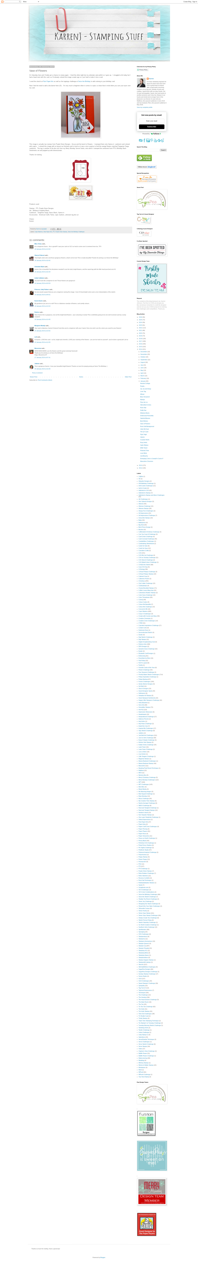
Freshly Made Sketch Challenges (149, 674)
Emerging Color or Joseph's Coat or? (151, 458)
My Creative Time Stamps (146, 801)
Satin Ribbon (144, 445)
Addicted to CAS (144, 490)
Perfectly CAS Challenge (146, 843)
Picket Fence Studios (145, 845)
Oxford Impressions (145, 819)
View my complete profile (144, 107)
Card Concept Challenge (146, 539)
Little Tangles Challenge (146, 756)
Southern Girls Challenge (146, 927)
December (143, 351)
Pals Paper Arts (48, 81)
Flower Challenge (144, 670)
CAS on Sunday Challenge (147, 557)
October (143, 357)
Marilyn (142, 399)
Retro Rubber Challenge (146, 873)
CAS (140, 553)
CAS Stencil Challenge (146, 560)
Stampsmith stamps (145, 962)
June (142, 368)
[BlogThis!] (54, 229)
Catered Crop (143, 576)
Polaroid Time (144, 450)
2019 (140, 336)
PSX (140, 864)
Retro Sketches (143, 876)
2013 (140, 465)
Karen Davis (38, 301)
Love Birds (143, 453)
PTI (54, 231)
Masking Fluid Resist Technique (148, 768)
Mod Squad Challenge (146, 794)
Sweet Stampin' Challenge (147, 983)
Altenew (141, 504)
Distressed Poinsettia (146, 415)
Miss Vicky (38, 244)
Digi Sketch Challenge (146, 637)
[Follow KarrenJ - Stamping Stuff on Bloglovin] (147, 168)
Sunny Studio (143, 976)
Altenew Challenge (144, 506)
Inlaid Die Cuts (143, 726)
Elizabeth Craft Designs (146, 653)
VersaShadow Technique (146, 1039)
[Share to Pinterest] (60, 229)
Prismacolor (142, 861)
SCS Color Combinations (146, 892)
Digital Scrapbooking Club (147, 642)
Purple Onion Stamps (61, 231)
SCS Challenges (144, 890)
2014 (140, 349)
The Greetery (143, 997)
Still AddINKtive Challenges (147, 967)
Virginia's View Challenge (147, 1051)
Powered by (146, 134)
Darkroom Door (143, 630)
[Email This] (51, 229)
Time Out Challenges (145, 1014)
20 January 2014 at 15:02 (42, 331)
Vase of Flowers (145, 424)
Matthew (141, 770)
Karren (151, 78)
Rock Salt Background (147, 426)
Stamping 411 (143, 950)
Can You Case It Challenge (147, 534)
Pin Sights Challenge (145, 847)
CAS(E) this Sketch (144, 564)
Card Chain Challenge (146, 536)
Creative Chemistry (144, 618)
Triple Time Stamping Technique (149, 1021)
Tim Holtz (141, 1009)
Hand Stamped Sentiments (147, 698)
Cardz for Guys (143, 548)
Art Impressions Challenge (147, 515)
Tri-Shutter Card (143, 1016)
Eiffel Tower (143, 448)
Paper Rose (142, 833)
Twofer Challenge (144, 1030)
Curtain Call (142, 628)
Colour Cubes (143, 602)
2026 (140, 317)
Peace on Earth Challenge (147, 838)
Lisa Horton (142, 754)
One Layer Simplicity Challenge (148, 817)
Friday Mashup (143, 679)
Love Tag (143, 391)
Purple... (142, 386)
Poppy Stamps (143, 857)
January (143, 381)
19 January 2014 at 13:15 (42, 306)
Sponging (142, 932)
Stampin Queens (144, 943)
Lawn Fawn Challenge (146, 749)
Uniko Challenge (144, 1032)
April (142, 373)
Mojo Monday (143, 796)
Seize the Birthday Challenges (76, 231)
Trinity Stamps (143, 1018)
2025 (140, 320)
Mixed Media (143, 789)
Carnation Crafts (144, 550)
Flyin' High (143, 434)
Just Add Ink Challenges (146, 735)
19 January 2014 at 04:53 (42, 283)
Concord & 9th (143, 609)
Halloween (142, 693)
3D (139, 479)
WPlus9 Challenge (144, 1074)
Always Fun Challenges (146, 511)
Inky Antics (142, 721)
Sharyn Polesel (39, 255)
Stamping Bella (143, 953)
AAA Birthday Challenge (146, 483)
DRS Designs (143, 646)
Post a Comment (37, 373)
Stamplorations (143, 957)
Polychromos (143, 854)
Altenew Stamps (144, 508)
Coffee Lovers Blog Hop (146, 590)
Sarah (140, 885)
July (141, 365)
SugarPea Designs (144, 969)
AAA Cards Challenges (146, 486)
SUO (140, 978)
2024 (140, 322)
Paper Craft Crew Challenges (148, 826)
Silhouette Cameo (144, 908)
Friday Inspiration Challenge (147, 677)
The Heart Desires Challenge (148, 999)
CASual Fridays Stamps (146, 574)
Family (141, 665)
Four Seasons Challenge (146, 672)
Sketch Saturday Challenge (147, 922)
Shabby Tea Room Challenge (148, 899)
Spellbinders (142, 929)
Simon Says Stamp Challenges (148, 915)
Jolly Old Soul (144, 429)
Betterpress (142, 522)
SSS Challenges (144, 934)
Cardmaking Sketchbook (146, 543)
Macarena (37, 348)
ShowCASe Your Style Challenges (149, 906)
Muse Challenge (144, 798)
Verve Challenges (144, 1042)
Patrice (36, 312)
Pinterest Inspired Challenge (147, 852)
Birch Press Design (144, 527)
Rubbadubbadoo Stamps (146, 883)
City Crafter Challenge (145, 583)
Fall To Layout (143, 663)
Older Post (128, 377)
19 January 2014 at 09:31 (42, 294)
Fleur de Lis (144, 402)
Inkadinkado (142, 714)
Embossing (142, 656)
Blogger (102, 1257)
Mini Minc (141, 787)
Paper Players (143, 831)
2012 (140, 468)
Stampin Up (142, 946)
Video (140, 1049)
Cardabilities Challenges (146, 541)
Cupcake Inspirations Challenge (149, 625)
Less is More (142, 752)
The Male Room (143, 1002)
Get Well (141, 686)
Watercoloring (143, 1058)
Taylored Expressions (145, 990)
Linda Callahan (39, 278)
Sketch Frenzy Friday (145, 920)
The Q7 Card (144, 432)
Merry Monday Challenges (147, 780)
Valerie (142, 437)
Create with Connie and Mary (148, 616)
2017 (140, 341)
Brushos (141, 529)
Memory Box (142, 775)
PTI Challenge (143, 868)
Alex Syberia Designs (145, 501)
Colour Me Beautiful (145, 604)
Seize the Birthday (84, 81)
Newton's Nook (143, 812)
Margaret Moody (39, 325)
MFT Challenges (144, 784)
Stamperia (142, 939)
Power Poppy (143, 859)
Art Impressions (143, 513)
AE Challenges (143, 499)
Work (140, 1070)
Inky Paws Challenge (145, 723)
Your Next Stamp (144, 1077)
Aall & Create (143, 488)
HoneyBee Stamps (144, 707)
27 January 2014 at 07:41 (42, 357)
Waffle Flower (143, 1053)
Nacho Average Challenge (147, 803)
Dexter (141, 635)
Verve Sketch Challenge (146, 1044)
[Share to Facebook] (58, 229)
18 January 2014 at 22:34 (42, 272)
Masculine (142, 766)
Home (81, 377)
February (143, 378)
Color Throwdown (144, 597)
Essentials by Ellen (144, 658)
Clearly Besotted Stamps (146, 588)
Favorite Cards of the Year (147, 667)
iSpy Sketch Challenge (146, 730)
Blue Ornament (145, 397)
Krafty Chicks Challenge (146, 745)
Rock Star (143, 407)
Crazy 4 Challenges (145, 614)
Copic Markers (39, 231)
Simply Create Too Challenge (148, 918)
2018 (140, 338)
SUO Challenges (144, 981)
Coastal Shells (144, 440)
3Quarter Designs (144, 481)
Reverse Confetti (144, 878)
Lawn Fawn (142, 747)
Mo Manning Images (145, 791)
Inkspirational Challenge (146, 716)
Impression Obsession (145, 712)
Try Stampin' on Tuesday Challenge (150, 1023)
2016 (140, 344)
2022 (140, 328)
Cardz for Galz (143, 546)
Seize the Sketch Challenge (147, 897)
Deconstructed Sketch (145, 632)
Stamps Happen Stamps (146, 960)
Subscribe (151, 127)
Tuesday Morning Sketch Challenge (150, 1025)
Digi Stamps (142, 639)
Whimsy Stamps (143, 1063)
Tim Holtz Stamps (144, 1011)
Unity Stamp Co (143, 1035)
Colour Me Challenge (145, 607)
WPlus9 (141, 1072)
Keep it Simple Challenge (146, 740)
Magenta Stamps (144, 759)
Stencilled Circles (145, 405)
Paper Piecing (143, 829)
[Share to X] (56, 229)
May (141, 370)
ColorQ (141, 599)
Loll (35, 337)
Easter (141, 651)
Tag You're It (142, 988)
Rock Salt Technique (145, 880)
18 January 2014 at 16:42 (42, 260)
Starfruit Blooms (145, 418)
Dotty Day (143, 410)
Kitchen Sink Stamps (145, 742)
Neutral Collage (145, 383)
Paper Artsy (142, 824)
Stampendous (143, 936)
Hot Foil (141, 709)
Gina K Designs (143, 688)
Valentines (142, 1037)
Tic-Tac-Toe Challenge (146, 1006)
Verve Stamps (143, 1046)
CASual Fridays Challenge (147, 571)
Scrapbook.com (143, 887)
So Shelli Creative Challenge (148, 925)
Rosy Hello (143, 442)
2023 (140, 325)
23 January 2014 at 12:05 (42, 342)
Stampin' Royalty (144, 948)
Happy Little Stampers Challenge (149, 700)
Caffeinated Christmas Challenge (149, 532)
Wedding (141, 1060)
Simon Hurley (143, 911)
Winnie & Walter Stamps (146, 1065)
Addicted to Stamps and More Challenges (151, 495)
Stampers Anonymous (145, 941)
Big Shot (141, 525)
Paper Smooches (144, 836)
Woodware (142, 1067)
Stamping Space (144, 955)
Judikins (141, 733)
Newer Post (33, 377)
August (142, 362)
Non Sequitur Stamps (145, 815)
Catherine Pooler (144, 578)
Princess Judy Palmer (41, 289)
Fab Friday (142, 660)
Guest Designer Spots (145, 691)
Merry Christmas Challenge (147, 777)
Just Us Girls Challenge (146, 738)
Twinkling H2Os (143, 1028)
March (142, 376)
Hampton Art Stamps (145, 695)
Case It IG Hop (143, 567)
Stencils (141, 964)
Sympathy (142, 985)
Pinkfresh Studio (144, 850)
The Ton (141, 1004)
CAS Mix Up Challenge (146, 555)
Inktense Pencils (144, 719)
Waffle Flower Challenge (146, 1056)
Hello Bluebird (143, 702)
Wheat (142, 394)
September (144, 360)
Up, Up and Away (145, 389)
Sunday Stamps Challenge (147, 974)
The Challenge (143, 995)
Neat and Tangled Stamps (147, 810)
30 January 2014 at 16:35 (42, 369)
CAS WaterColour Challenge (148, 562)
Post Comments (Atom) (45, 380)
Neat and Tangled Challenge (148, 808)
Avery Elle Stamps (144, 518)
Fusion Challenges (144, 681)
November (143, 354)
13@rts (141, 476)
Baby (140, 520)
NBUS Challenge (144, 805)
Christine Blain (39, 266)
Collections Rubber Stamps (147, 592)
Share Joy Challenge (145, 901)
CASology (142, 569)
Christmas (142, 581)
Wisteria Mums (144, 413)
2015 (140, 346)
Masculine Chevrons (146, 461)
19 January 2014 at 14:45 (42, 319)
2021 (140, 330)
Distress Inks (142, 644)
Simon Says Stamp (144, 913)
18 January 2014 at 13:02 (42, 249)
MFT (140, 782)
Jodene (36, 363)
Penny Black (142, 840)
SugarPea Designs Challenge (148, 971)
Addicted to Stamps (145, 493)
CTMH (141, 623)
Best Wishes (144, 421)
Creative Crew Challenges (147, 621)
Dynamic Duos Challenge (147, 649)
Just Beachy (144, 456)
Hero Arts (141, 705)
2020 (140, 333)
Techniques (142, 992)
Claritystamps (143, 585)
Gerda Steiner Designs (146, 684)
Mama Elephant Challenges (147, 761)
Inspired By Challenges (146, 728)
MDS (140, 773)
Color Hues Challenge (146, 595)
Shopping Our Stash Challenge (148, 904)
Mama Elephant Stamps (146, 763)
